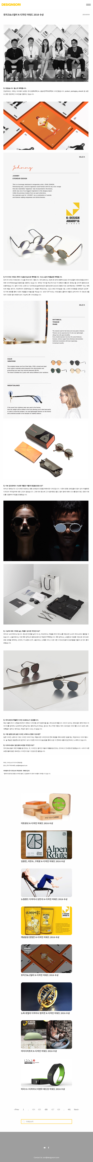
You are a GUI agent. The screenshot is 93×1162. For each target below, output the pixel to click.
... (28, 1109)
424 (33, 1109)
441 (69, 1109)
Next (76, 1109)
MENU (88, 4)
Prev (17, 1109)
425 (39, 1109)
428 (58, 1109)
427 (52, 1109)
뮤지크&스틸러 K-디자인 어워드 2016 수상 (23, 14)
